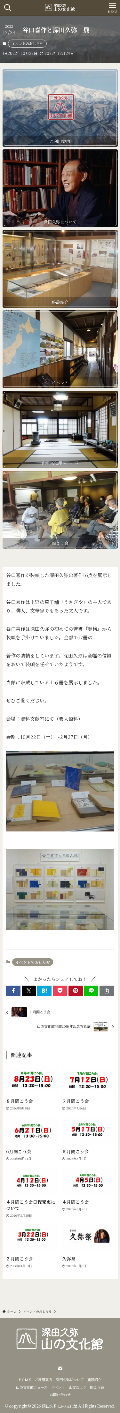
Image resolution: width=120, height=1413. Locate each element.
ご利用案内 (43, 1379)
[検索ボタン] (7, 7)
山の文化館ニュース (31, 1387)
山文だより (77, 1387)
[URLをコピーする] (107, 991)
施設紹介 (94, 1379)
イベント (58, 1387)
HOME (25, 1379)
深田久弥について (70, 1379)
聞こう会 (97, 1387)
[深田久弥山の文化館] (60, 7)
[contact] (60, 1368)
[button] (13, 991)
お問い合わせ (60, 1394)
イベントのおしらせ (27, 43)
